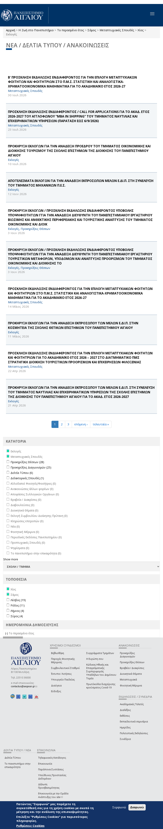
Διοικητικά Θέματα (131, 673)
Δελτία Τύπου (13, 757)
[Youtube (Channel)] (36, 696)
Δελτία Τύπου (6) (22, 473)
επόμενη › (81, 424)
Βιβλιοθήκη (57, 653)
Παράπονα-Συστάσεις (51, 769)
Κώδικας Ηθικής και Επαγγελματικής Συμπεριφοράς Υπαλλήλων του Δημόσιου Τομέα (101, 671)
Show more (10, 559)
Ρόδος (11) (18, 605)
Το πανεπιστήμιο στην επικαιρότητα (17, 765)
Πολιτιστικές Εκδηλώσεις (134, 733)
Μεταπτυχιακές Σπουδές (117, 30)
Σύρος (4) (17, 616)
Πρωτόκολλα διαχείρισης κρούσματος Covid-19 (100, 685)
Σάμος (91, 30)
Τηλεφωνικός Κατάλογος (52, 757)
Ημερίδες (125, 727)
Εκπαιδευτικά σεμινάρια (134, 721)
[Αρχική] (24, 15)
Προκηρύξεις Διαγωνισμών (127, 654)
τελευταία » (101, 424)
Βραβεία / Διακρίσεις (132, 668)
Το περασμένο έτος (70, 30)
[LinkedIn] (30, 696)
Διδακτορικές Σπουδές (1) (27, 478)
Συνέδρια (125, 739)
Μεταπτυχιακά (128, 679)
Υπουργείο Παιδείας (63, 679)
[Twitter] (24, 696)
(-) (7, 633)
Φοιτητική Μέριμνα (131, 685)
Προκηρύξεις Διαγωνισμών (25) (31, 467)
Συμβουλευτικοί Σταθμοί (65, 668)
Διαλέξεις (125, 710)
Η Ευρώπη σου (94, 659)
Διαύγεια (56, 685)
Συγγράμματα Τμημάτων (100, 653)
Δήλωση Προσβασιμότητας (48, 786)
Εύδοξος (56, 691)
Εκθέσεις (125, 715)
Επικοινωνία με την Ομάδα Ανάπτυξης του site (53, 795)
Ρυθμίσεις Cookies (30, 826)
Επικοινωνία (45, 763)
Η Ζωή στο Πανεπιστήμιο (36, 30)
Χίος (141, 30)
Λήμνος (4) (17, 611)
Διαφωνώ (137, 807)
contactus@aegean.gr (24, 686)
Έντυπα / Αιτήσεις (61, 673)
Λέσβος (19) (18, 600)
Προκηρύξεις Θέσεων (132, 662)
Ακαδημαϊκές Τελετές (132, 704)
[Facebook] (18, 696)
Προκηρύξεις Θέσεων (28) (27, 462)
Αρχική (10, 30)
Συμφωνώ (119, 807)
